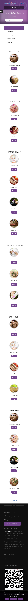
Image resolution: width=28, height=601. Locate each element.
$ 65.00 (14, 68)
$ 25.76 (14, 305)
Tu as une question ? (12, 523)
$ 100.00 (14, 262)
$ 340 (14, 212)
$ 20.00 (14, 169)
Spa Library (9, 45)
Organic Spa (9, 42)
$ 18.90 (14, 190)
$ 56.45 (14, 140)
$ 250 (14, 119)
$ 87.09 (14, 284)
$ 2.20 (14, 449)
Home (13, 14)
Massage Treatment (11, 38)
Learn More (13, 599)
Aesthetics (9, 27)
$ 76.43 (14, 90)
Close (7, 599)
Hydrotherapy (10, 35)
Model (20, 599)
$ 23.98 (14, 234)
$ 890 (14, 399)
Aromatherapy (10, 31)
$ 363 (14, 492)
